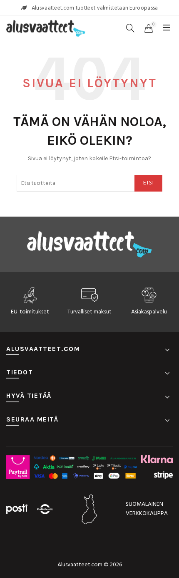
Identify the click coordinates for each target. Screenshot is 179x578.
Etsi (148, 183)
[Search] (130, 28)
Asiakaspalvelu (149, 312)
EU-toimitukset (30, 312)
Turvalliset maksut (89, 312)
